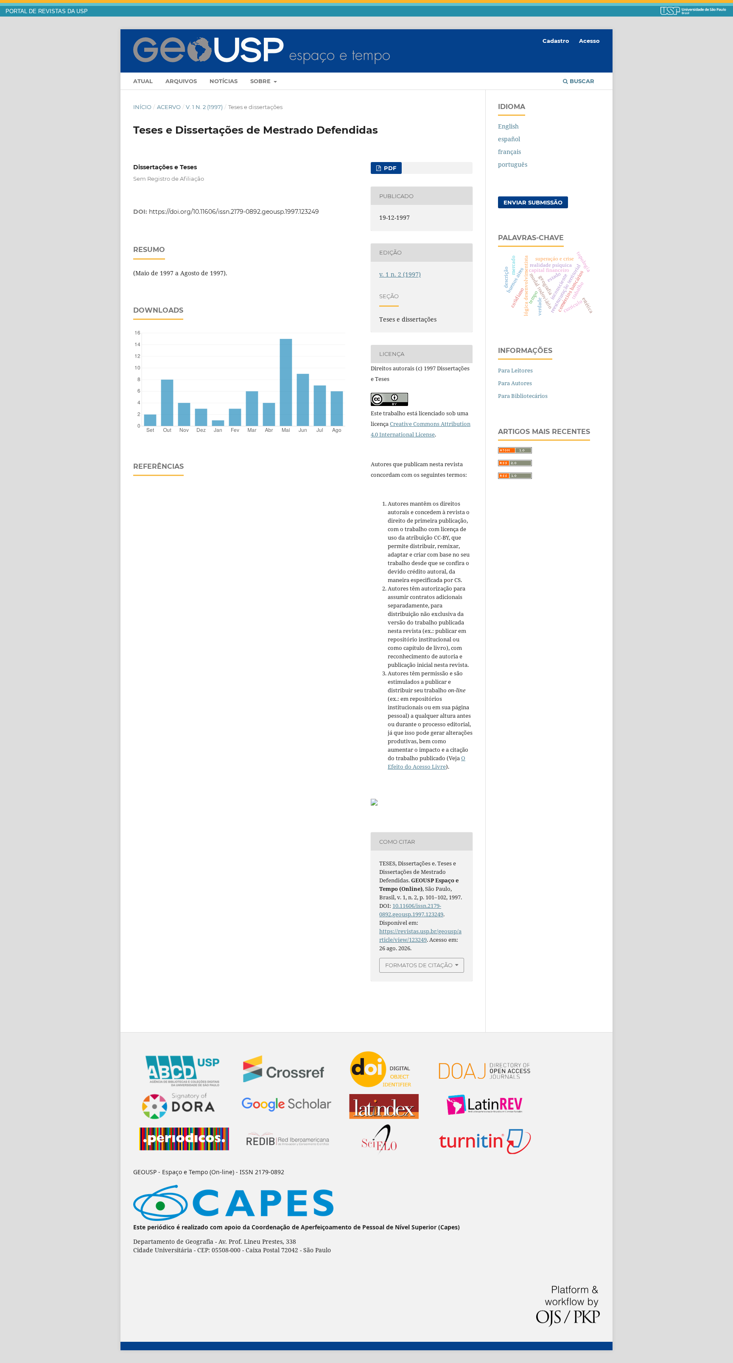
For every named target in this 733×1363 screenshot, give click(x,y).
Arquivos (181, 81)
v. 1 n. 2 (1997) (204, 107)
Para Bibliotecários (523, 396)
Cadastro (556, 40)
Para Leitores (515, 370)
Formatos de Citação (419, 965)
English (508, 126)
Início (142, 107)
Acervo (169, 107)
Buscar (581, 81)
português (512, 164)
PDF (389, 168)
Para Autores (515, 383)
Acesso (589, 40)
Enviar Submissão (533, 202)
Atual (143, 81)
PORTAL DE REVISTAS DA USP (47, 11)
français (509, 152)
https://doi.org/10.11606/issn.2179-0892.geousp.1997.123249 (234, 212)
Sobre (261, 81)
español (509, 139)
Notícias (224, 81)
